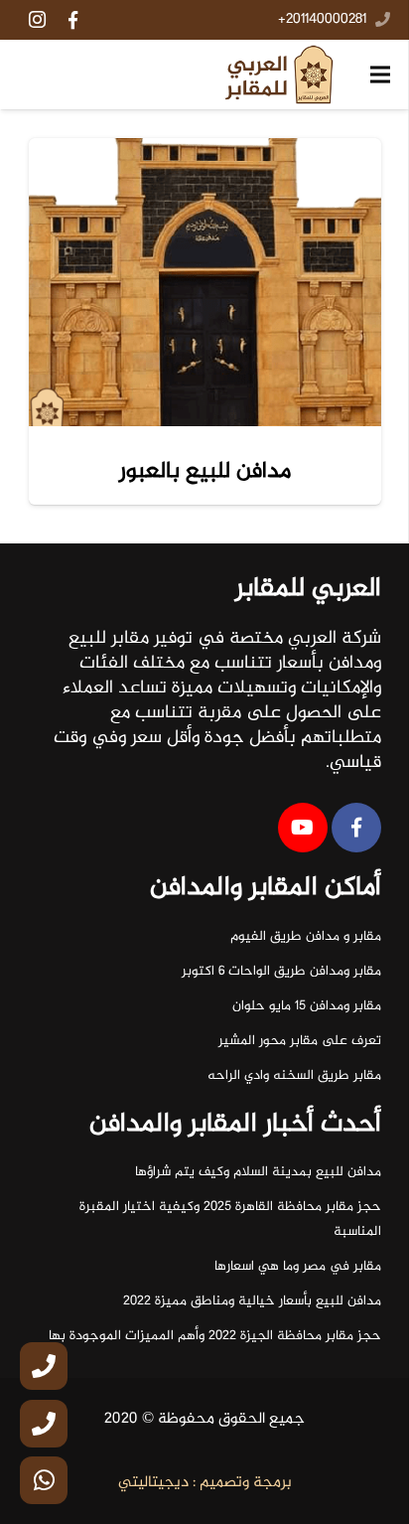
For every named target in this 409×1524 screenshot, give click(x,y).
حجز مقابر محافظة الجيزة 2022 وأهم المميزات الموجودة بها (215, 1336)
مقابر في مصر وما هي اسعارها (297, 1267)
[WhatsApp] (44, 1480)
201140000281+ (322, 20)
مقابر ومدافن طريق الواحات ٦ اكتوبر (281, 972)
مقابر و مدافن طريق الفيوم (305, 937)
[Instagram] (37, 20)
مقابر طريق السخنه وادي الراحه (294, 1076)
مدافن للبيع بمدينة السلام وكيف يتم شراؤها (258, 1172)
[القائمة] (380, 74)
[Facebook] (72, 20)
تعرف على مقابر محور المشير (299, 1041)
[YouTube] (303, 827)
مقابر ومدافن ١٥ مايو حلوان (306, 1006)
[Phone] (44, 1366)
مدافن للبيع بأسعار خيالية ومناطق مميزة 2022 (252, 1301)
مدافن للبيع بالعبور (205, 471)
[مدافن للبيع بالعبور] (205, 282)
